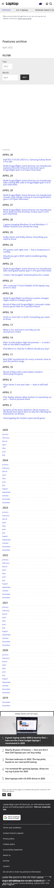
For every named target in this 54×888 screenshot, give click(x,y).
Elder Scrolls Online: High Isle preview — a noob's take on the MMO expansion (26, 343)
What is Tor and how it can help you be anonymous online (21, 330)
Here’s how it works (24, 18)
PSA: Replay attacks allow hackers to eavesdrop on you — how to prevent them (27, 398)
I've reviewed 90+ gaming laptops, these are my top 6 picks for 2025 (27, 770)
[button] (3, 4)
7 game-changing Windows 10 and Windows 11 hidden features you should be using (25, 225)
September (6, 492)
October (5, 496)
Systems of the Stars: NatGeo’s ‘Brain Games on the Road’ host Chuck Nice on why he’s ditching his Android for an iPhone (27, 411)
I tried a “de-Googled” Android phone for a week (26, 275)
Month (6, 72)
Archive (6, 861)
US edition (15, 880)
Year (5, 61)
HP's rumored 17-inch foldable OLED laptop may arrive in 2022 (26, 286)
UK (4, 795)
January (5, 434)
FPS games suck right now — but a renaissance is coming (26, 250)
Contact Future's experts (13, 833)
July (3, 455)
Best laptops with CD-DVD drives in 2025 (25, 778)
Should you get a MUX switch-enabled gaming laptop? (25, 257)
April (4, 445)
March (4, 441)
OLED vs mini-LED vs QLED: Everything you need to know (26, 318)
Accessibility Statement (12, 849)
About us (7, 855)
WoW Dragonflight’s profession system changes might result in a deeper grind (26, 299)
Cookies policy (9, 844)
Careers (6, 866)
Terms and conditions (12, 827)
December (6, 502)
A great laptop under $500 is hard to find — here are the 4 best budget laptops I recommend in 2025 (26, 740)
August (5, 489)
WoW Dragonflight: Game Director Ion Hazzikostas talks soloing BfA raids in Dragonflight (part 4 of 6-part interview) (27, 182)
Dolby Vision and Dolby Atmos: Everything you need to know (25, 238)
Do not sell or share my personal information (22, 872)
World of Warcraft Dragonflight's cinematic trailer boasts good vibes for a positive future (26, 305)
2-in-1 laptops (22, 10)
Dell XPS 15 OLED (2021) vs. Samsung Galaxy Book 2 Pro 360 (27, 160)
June (4, 451)
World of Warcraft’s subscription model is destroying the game (23, 373)
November (6, 499)
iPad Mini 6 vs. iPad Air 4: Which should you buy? (26, 348)
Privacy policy (8, 838)
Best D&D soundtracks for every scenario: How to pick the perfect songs (27, 360)
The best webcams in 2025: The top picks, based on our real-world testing (25, 760)
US (9, 795)
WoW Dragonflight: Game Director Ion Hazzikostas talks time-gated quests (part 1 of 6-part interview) (27, 269)
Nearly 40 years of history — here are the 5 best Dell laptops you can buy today (26, 751)
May (4, 448)
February (5, 438)
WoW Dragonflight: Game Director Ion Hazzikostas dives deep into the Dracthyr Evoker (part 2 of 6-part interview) (27, 211)
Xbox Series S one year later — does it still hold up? (25, 385)
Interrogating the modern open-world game (24, 418)
